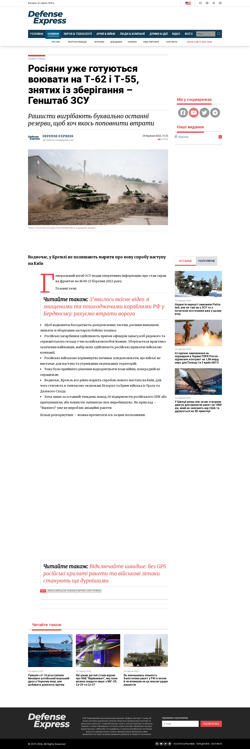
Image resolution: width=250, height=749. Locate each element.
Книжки (132, 42)
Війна (51, 591)
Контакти (171, 42)
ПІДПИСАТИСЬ (211, 723)
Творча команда (77, 42)
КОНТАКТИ (216, 744)
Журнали (99, 42)
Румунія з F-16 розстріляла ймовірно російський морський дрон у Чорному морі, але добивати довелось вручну (48, 680)
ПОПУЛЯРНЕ (206, 261)
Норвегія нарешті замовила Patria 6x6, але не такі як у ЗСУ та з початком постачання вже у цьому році (198, 309)
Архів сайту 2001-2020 (199, 42)
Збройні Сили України (89, 591)
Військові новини (65, 591)
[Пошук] (219, 33)
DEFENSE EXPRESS (58, 136)
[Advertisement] (153, 18)
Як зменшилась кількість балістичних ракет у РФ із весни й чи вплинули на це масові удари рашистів (146, 680)
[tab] (185, 261)
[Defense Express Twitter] (214, 3)
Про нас (56, 42)
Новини (41, 59)
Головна (32, 59)
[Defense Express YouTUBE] (207, 3)
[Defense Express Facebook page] (201, 3)
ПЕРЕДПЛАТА (202, 744)
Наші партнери (151, 42)
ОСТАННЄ (185, 261)
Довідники (116, 42)
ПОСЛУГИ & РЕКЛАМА (184, 744)
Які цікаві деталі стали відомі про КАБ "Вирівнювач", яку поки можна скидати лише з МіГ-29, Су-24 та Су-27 (96, 680)
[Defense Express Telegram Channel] (220, 3)
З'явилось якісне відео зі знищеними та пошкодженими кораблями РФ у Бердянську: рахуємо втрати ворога (103, 306)
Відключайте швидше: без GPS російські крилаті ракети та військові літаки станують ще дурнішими (104, 573)
